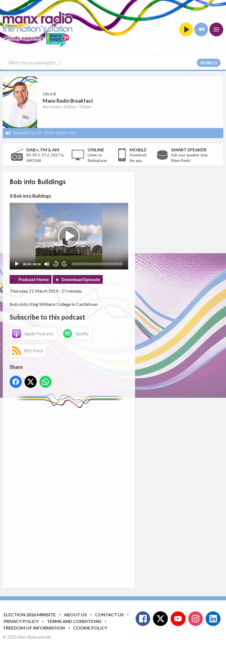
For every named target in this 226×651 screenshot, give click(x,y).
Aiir (48, 636)
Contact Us (109, 614)
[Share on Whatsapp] (45, 382)
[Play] (17, 264)
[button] (69, 236)
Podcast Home (33, 279)
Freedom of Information (34, 627)
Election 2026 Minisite (30, 614)
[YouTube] (178, 618)
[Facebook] (143, 618)
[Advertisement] (113, 494)
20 (56, 264)
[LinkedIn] (213, 618)
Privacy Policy (21, 621)
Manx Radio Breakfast (68, 101)
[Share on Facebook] (16, 382)
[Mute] (47, 264)
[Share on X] (31, 382)
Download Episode (80, 279)
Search (208, 62)
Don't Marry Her (60, 132)
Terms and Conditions (74, 621)
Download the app (138, 158)
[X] (160, 618)
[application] (69, 236)
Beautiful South (27, 132)
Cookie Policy (90, 627)
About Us (75, 614)
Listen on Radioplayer (97, 158)
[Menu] (216, 29)
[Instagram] (195, 618)
